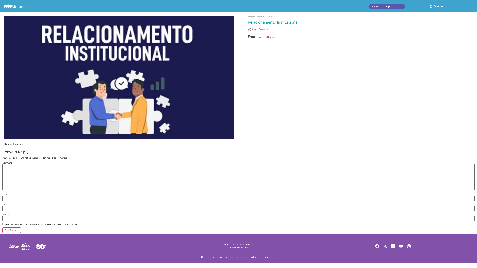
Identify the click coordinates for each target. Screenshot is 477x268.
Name (6, 194)
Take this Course (266, 37)
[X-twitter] (385, 246)
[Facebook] (377, 246)
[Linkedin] (393, 246)
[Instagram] (409, 246)
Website (6, 214)
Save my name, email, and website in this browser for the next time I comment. (42, 224)
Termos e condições (238, 248)
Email (5, 204)
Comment (7, 163)
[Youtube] (401, 246)
